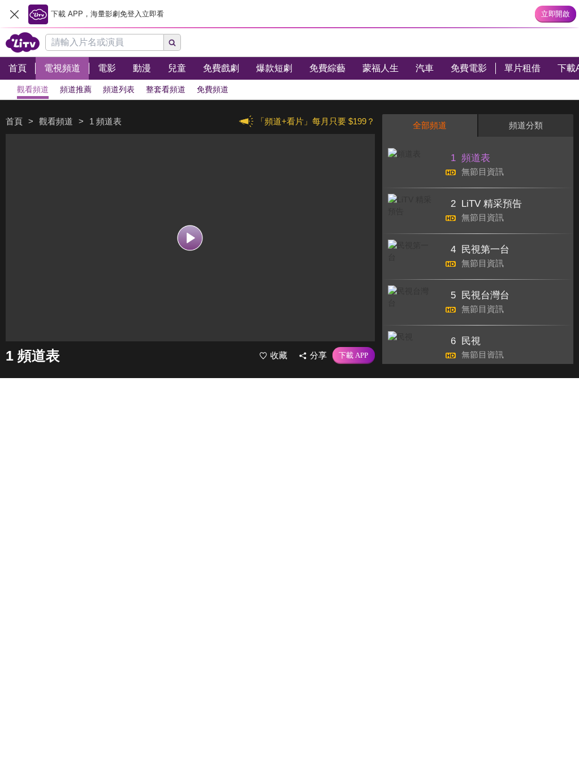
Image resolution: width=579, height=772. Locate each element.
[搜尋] (172, 42)
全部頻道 (430, 125)
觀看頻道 (56, 121)
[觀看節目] (190, 237)
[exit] (14, 14)
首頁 (14, 121)
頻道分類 (526, 125)
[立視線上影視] (23, 42)
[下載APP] (353, 355)
